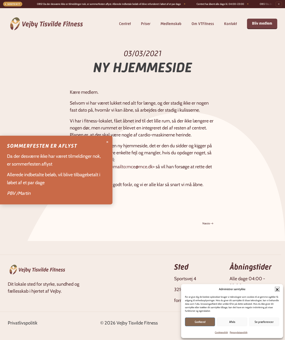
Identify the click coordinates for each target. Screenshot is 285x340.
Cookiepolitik (221, 332)
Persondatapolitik (238, 332)
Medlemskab (171, 24)
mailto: (120, 166)
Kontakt (230, 24)
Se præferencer (264, 322)
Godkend (200, 322)
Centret (125, 24)
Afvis (232, 322)
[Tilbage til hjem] (46, 23)
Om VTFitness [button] (203, 24)
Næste (206, 223)
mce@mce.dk (140, 166)
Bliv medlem (262, 23)
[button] (277, 289)
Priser (145, 24)
